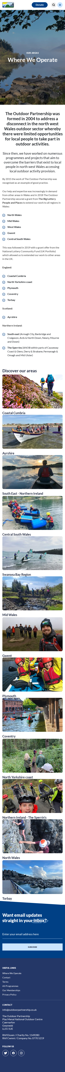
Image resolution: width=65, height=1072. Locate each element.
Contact (6, 977)
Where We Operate (11, 973)
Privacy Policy (9, 994)
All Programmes (10, 986)
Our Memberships (11, 990)
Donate (40, 4)
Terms (5, 981)
